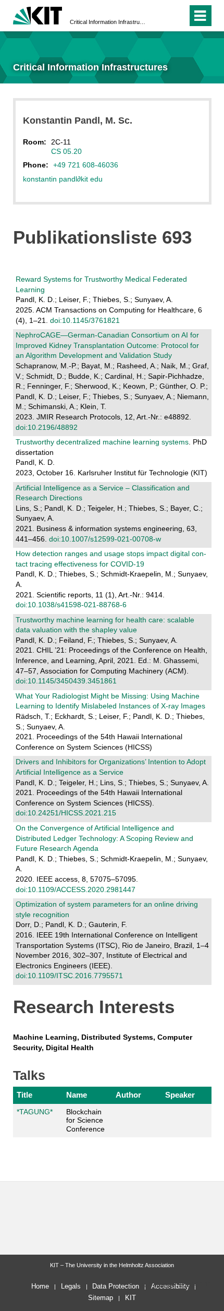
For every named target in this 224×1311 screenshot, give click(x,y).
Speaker (180, 1094)
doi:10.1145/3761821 (85, 320)
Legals (71, 1286)
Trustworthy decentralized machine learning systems (102, 442)
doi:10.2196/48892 (47, 427)
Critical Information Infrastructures (109, 22)
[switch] (161, 15)
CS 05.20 (66, 151)
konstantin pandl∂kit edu (63, 179)
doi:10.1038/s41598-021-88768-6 (71, 604)
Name (76, 1094)
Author (128, 1094)
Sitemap (100, 1298)
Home (40, 1286)
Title (24, 1094)
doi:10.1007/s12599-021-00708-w (105, 539)
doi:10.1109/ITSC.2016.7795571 (69, 975)
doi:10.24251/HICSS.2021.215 (66, 813)
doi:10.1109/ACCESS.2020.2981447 (75, 889)
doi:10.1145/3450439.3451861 (66, 681)
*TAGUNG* (35, 1112)
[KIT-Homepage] (38, 14)
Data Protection (115, 1286)
